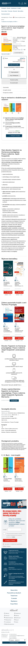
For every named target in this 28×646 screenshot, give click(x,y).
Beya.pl (17, 619)
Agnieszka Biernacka (21, 37)
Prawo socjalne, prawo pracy (11, 428)
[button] (24, 269)
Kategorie (3, 8)
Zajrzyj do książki (5, 54)
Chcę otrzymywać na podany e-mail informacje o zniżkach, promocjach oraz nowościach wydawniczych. (15, 535)
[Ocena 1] (13, 44)
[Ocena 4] (17, 44)
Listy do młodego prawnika (12, 122)
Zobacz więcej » (7, 546)
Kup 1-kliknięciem (14, 75)
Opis (6, 87)
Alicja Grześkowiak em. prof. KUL (11, 127)
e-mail (4, 529)
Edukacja (3, 432)
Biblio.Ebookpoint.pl (9, 624)
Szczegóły (7, 90)
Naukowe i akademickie (11, 432)
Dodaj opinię (14, 400)
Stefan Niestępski (18, 285)
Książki (19, 8)
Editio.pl (17, 615)
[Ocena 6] (20, 44)
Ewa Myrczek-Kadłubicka (8, 331)
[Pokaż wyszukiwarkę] (19, 3)
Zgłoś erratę (4, 420)
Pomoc (19, 385)
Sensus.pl (7, 615)
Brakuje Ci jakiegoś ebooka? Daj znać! (16, 574)
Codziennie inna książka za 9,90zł (9, 21)
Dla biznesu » (12, 567)
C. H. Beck (22, 41)
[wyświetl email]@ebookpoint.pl (18, 635)
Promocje (10, 11)
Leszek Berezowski (18, 331)
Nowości (15, 11)
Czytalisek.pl (8, 622)
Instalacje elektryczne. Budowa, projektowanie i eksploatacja (18, 284)
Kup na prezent (14, 72)
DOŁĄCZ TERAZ (10, 540)
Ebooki (8, 8)
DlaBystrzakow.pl (9, 617)
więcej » (13, 537)
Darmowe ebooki (5, 14)
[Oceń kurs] (5, 400)
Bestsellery (20, 11)
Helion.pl (7, 613)
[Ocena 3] (16, 44)
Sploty (16, 622)
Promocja (4, 34)
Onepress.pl (18, 613)
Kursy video (4, 11)
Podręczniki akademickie (10, 430)
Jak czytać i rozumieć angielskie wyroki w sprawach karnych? (19, 330)
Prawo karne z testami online (13, 126)
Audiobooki (14, 8)
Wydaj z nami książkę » (14, 556)
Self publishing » (12, 580)
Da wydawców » (12, 562)
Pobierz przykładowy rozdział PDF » (9, 418)
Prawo (2, 428)
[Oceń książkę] (20, 44)
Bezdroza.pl (17, 617)
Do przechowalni (14, 82)
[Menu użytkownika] (22, 3)
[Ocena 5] (19, 44)
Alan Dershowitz (8, 124)
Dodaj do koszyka (13, 64)
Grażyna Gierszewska (8, 285)
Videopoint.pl (8, 619)
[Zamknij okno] (25, 640)
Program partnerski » (14, 550)
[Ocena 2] (15, 44)
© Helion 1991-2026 (5, 632)
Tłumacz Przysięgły (14, 422)
